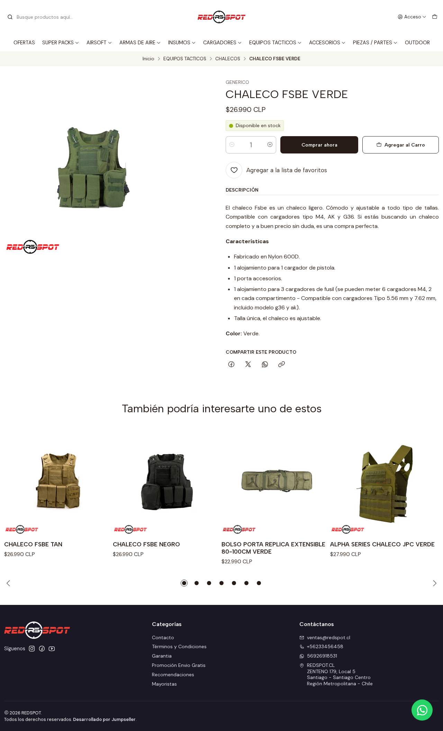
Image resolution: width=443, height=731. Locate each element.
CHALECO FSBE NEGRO (146, 544)
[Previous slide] (9, 583)
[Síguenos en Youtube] (51, 648)
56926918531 (322, 656)
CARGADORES (219, 42)
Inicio (148, 58)
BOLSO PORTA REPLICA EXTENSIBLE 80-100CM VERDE (273, 548)
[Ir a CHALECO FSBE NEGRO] (167, 480)
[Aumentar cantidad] (270, 144)
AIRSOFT (97, 42)
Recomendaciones (173, 674)
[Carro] (435, 17)
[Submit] (10, 17)
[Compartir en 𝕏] (248, 365)
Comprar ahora (319, 145)
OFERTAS (24, 42)
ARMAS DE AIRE (137, 42)
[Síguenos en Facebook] (41, 648)
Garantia (162, 656)
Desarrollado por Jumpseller (104, 719)
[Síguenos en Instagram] (31, 648)
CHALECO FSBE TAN (33, 544)
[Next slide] (433, 583)
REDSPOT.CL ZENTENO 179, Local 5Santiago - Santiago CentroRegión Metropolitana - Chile (340, 674)
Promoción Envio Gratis (179, 665)
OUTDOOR (417, 42)
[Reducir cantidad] (232, 144)
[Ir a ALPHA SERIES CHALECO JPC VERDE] (384, 480)
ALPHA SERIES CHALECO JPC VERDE (382, 544)
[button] (184, 583)
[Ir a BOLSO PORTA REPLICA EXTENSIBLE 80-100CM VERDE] (276, 480)
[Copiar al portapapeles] (281, 365)
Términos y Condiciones (179, 646)
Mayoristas (164, 684)
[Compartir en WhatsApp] (265, 365)
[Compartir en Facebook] (231, 365)
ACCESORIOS (324, 42)
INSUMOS (179, 42)
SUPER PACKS (58, 42)
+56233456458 (325, 646)
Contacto (163, 637)
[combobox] (42, 17)
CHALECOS (227, 58)
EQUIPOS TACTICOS (272, 42)
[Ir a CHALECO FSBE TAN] (58, 480)
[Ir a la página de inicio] (221, 17)
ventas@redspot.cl (328, 637)
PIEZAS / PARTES (372, 42)
